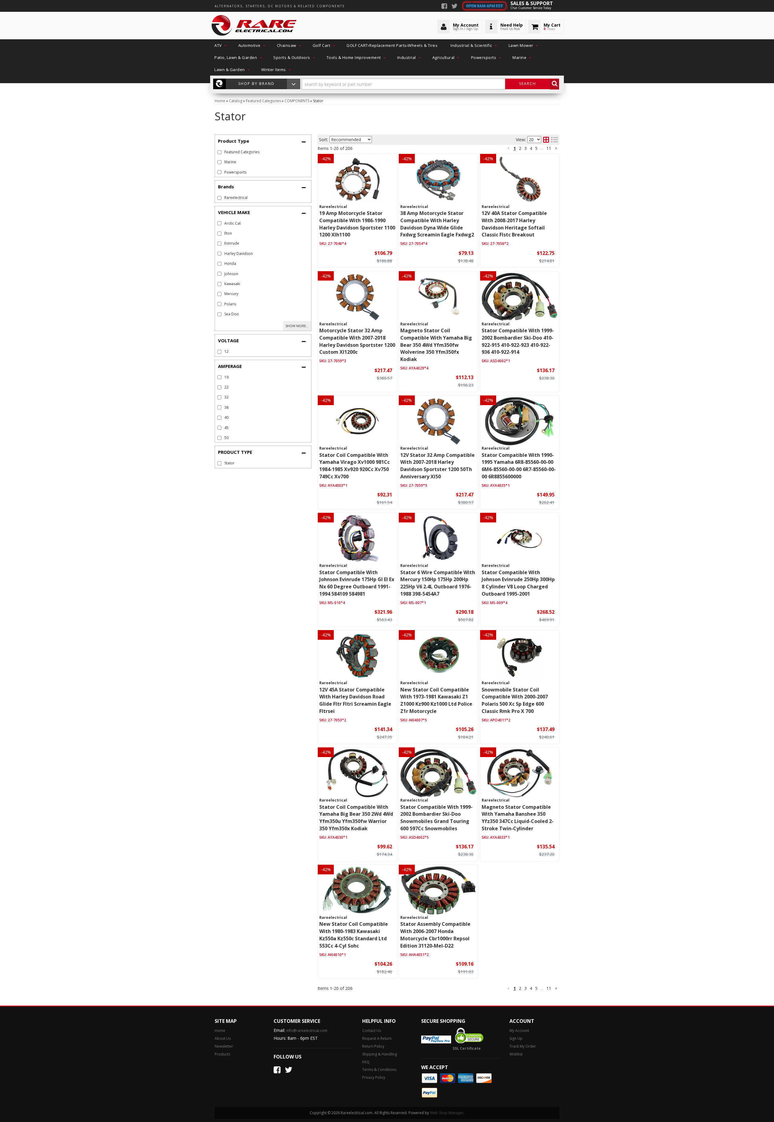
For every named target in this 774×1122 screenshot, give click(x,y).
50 (226, 437)
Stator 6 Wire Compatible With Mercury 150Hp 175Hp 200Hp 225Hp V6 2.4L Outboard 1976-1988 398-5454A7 (437, 583)
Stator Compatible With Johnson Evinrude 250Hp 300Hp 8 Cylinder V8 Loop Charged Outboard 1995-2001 (518, 583)
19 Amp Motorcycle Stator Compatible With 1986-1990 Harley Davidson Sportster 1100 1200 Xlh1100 (357, 224)
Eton (228, 233)
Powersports (235, 172)
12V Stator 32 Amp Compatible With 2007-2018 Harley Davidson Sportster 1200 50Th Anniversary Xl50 (437, 466)
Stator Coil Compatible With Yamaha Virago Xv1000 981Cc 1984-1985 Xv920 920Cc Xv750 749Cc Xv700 (354, 466)
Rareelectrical (236, 197)
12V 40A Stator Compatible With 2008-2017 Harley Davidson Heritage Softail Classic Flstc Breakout (514, 224)
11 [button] (548, 148)
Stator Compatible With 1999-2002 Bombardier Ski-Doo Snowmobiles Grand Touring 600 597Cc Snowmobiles (436, 818)
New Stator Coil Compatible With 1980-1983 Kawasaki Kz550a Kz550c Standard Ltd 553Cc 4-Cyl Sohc (353, 935)
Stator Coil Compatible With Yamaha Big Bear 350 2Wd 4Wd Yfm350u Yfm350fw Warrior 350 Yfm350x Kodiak (356, 818)
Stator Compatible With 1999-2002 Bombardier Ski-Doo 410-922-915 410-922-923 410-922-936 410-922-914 (518, 341)
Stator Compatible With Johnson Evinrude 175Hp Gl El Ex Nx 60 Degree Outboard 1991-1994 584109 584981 (356, 583)
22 (226, 387)
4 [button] (531, 148)
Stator (229, 463)
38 (226, 407)
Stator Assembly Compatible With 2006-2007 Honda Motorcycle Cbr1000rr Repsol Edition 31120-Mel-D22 (435, 935)
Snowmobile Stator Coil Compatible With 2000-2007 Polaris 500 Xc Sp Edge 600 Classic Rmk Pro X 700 (515, 700)
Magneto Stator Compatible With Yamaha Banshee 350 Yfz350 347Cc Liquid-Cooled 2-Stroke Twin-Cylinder (518, 818)
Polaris (230, 304)
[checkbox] (219, 198)
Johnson (231, 273)
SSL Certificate (467, 1048)
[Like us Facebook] (444, 6)
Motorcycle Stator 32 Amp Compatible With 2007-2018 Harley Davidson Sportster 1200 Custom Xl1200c (357, 341)
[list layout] (554, 139)
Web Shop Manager (446, 1112)
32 (226, 397)
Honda (230, 263)
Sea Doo (231, 314)
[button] (219, 45)
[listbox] (351, 139)
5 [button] (536, 148)
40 (226, 417)
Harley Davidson (238, 253)
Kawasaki (232, 283)
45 (226, 427)
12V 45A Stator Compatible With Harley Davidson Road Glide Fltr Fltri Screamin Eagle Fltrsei (355, 700)
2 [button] (520, 148)
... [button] (542, 148)
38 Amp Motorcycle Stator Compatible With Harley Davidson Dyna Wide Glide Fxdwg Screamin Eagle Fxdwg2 (437, 224)
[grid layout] (546, 139)
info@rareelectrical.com (306, 1030)
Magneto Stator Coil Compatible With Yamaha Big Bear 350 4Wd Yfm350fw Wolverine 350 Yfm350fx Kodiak (436, 345)
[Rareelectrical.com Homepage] (254, 26)
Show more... (297, 326)
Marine (230, 161)
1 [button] (514, 148)
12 (226, 351)
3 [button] (525, 148)
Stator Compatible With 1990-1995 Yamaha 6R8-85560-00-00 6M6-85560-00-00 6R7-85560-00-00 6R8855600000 (519, 466)
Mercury (231, 293)
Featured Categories (241, 151)
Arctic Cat (232, 223)
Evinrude (231, 243)
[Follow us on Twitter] (454, 6)
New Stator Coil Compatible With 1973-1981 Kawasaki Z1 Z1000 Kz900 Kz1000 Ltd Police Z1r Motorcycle (436, 700)
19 (226, 377)
